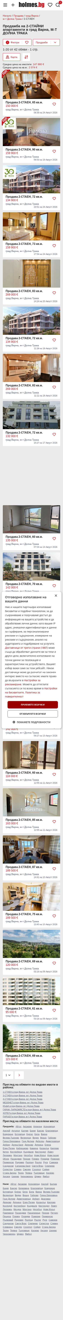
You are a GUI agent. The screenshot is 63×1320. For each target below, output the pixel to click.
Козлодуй (7, 1206)
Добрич (6, 1145)
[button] (32, 722)
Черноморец (26, 1176)
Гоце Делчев (28, 1141)
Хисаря (6, 1176)
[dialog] (31, 660)
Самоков (53, 1162)
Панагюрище (33, 1213)
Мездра (17, 1209)
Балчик (24, 1131)
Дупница (39, 1145)
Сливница (8, 1227)
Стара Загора (9, 1173)
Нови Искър (40, 1155)
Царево (15, 1176)
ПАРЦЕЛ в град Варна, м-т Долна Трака (22, 1117)
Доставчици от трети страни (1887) (26, 647)
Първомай (8, 1220)
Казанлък (44, 1148)
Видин (36, 1138)
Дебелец (40, 1141)
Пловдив (45, 1159)
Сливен (18, 1169)
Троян (21, 1173)
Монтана (17, 1155)
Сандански (8, 1166)
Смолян (27, 1169)
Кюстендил (40, 1152)
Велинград (25, 1138)
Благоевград (52, 1131)
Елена (48, 1145)
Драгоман (46, 1199)
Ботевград (20, 1134)
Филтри (13, 42)
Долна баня (17, 1145)
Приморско (8, 1162)
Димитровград (53, 1141)
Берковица (24, 1188)
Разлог (38, 1162)
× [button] (55, 595)
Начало (7, 15)
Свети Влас (37, 1166)
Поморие (55, 1159)
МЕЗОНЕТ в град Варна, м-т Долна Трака (23, 1103)
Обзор (6, 1159)
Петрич (54, 1213)
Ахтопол (16, 1131)
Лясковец (7, 1155)
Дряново (29, 1145)
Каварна (34, 1148)
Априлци (37, 1126)
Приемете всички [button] (33, 704)
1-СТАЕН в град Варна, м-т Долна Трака (22, 1092)
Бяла (37, 1134)
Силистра (8, 1169)
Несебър (28, 1155)
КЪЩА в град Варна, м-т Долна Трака (21, 1106)
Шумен (37, 1176)
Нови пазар (53, 1155)
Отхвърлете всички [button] (32, 713)
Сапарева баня (22, 1166)
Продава (18, 15)
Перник (26, 1159)
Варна (44, 1134)
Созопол (36, 1169)
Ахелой (6, 1131)
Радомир (19, 1162)
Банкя (33, 1131)
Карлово (54, 1148)
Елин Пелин (9, 1148)
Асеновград (49, 1126)
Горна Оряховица (11, 1141)
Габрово (52, 1138)
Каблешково (22, 1148)
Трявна (28, 1173)
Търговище (39, 1173)
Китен (6, 1152)
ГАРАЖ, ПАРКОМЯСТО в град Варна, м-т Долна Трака (29, 1110)
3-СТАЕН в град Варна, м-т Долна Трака (22, 1096)
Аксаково (27, 1126)
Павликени (8, 1213)
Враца (43, 1138)
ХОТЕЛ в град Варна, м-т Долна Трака (21, 1113)
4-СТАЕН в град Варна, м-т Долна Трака (22, 1099)
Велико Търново (11, 1138)
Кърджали (28, 1152)
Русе (45, 1162)
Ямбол (46, 1176)
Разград (30, 1162)
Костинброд (16, 1152)
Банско (40, 1131)
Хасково (50, 1173)
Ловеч (50, 1152)
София (45, 1169)
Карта (14, 57)
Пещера (7, 1216)
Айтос (19, 1126)
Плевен (35, 1159)
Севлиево (50, 1166)
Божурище (8, 1134)
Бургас (29, 1134)
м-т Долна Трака (12, 18)
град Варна (32, 15)
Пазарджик (16, 1159)
